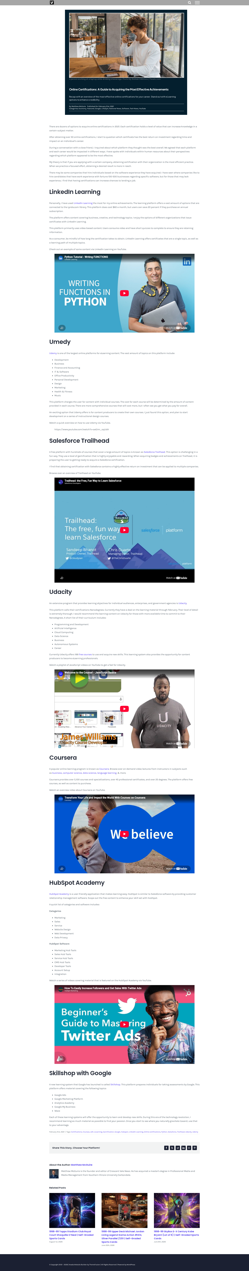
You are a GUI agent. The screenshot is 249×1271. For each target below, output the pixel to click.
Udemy (53, 353)
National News (115, 108)
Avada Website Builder (78, 1265)
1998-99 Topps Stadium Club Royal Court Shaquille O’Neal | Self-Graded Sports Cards (71, 1235)
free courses (85, 654)
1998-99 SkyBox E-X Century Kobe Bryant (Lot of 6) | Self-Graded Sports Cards (176, 1235)
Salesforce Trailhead (154, 452)
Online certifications (152, 1132)
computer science (72, 772)
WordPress (131, 1265)
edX (92, 1132)
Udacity (183, 603)
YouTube (142, 108)
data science (89, 772)
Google (98, 108)
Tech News (134, 108)
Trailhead (181, 1132)
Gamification (108, 1132)
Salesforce (172, 1132)
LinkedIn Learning (83, 203)
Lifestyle (105, 108)
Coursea (86, 1132)
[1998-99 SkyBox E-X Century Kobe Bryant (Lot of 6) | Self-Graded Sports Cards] (177, 1210)
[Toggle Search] (189, 2)
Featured (90, 108)
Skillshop (115, 1084)
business (57, 772)
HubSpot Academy (59, 894)
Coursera (104, 768)
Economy (82, 108)
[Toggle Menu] (197, 2)
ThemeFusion (94, 1265)
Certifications (76, 1132)
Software (125, 108)
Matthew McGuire (79, 106)
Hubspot (124, 1132)
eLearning (98, 1132)
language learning (106, 772)
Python (164, 1132)
